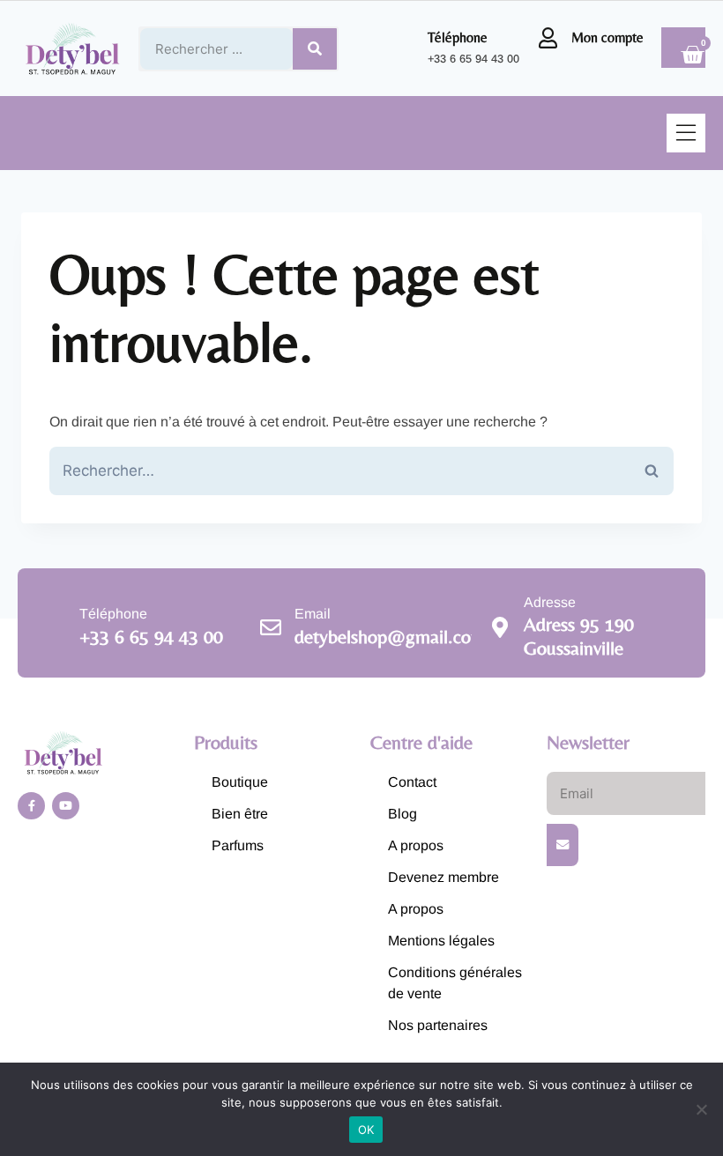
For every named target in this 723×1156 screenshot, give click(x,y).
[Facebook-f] (31, 805)
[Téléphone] (403, 48)
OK (366, 1130)
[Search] (315, 49)
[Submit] (562, 845)
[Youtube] (65, 805)
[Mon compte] (547, 37)
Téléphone (458, 37)
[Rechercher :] (361, 470)
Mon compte (607, 37)
